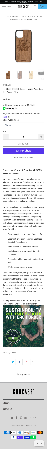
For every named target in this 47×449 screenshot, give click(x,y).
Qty (4, 131)
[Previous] (5, 44)
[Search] (35, 6)
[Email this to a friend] (33, 362)
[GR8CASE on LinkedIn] (30, 418)
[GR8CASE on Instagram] (26, 418)
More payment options (23, 157)
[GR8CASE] (23, 6)
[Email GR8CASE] (35, 418)
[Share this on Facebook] (19, 362)
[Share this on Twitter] (13, 362)
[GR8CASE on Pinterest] (21, 418)
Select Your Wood (11, 120)
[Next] (42, 44)
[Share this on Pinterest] (26, 362)
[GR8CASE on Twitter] (12, 418)
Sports (13, 353)
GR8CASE (7, 85)
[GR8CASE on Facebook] (17, 418)
